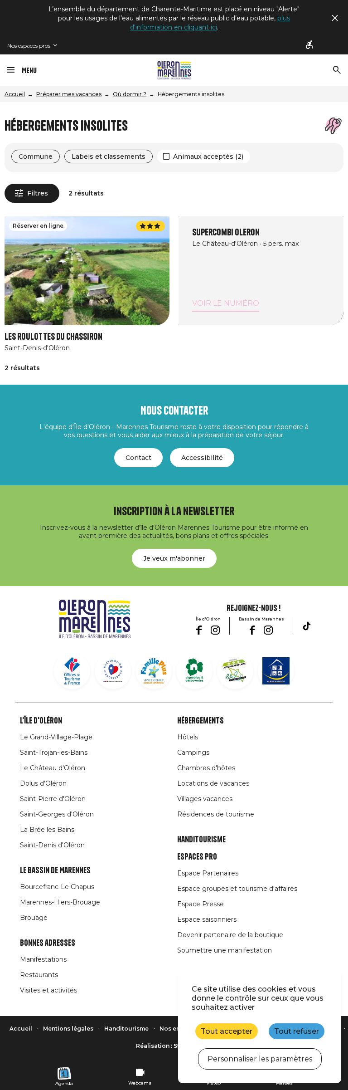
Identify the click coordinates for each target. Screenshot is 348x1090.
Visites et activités (48, 990)
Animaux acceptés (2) (208, 156)
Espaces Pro (197, 857)
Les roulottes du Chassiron (53, 337)
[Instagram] (215, 630)
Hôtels (187, 737)
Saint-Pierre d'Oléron (53, 799)
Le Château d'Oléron (52, 768)
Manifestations (43, 959)
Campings (193, 752)
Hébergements (200, 721)
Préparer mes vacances (69, 94)
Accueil (15, 94)
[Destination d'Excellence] (113, 671)
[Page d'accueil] (174, 70)
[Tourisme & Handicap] (276, 671)
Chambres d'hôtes (206, 768)
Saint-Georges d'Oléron (57, 814)
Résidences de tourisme (215, 814)
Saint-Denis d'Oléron (52, 845)
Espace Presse (200, 904)
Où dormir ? (129, 94)
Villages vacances (204, 799)
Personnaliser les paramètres (260, 1059)
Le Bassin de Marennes (55, 870)
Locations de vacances (213, 783)
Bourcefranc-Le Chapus (57, 887)
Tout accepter (226, 1031)
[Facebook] (198, 630)
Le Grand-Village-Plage (56, 737)
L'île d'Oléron (41, 721)
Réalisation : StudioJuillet (174, 1045)
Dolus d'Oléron (43, 783)
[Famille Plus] (153, 671)
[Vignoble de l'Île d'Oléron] (194, 671)
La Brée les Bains (47, 829)
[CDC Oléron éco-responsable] (235, 671)
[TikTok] (306, 626)
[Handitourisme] (309, 45)
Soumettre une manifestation (224, 950)
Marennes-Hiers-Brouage (60, 902)
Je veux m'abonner (174, 558)
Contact (138, 458)
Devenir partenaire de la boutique (230, 935)
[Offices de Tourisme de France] (72, 671)
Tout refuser (296, 1031)
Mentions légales (68, 1028)
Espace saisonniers (207, 919)
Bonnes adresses (47, 943)
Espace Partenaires (207, 873)
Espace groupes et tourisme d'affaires (237, 888)
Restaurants (39, 975)
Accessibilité (202, 458)
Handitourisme (201, 840)
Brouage (34, 917)
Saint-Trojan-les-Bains (53, 752)
